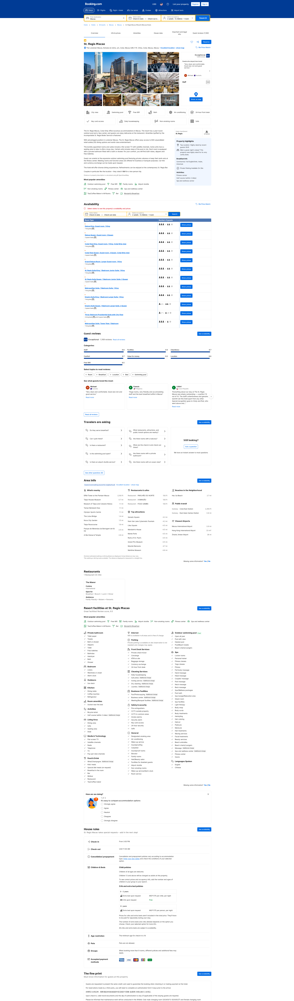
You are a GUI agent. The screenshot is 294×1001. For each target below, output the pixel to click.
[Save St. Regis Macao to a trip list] (192, 42)
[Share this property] (198, 42)
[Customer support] (168, 4)
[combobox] (105, 19)
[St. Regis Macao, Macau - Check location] (85, 48)
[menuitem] (89, 10)
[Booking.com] (93, 4)
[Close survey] (208, 794)
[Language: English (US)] (161, 4)
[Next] (210, 71)
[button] (196, 96)
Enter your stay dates (131, 859)
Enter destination (95, 17)
